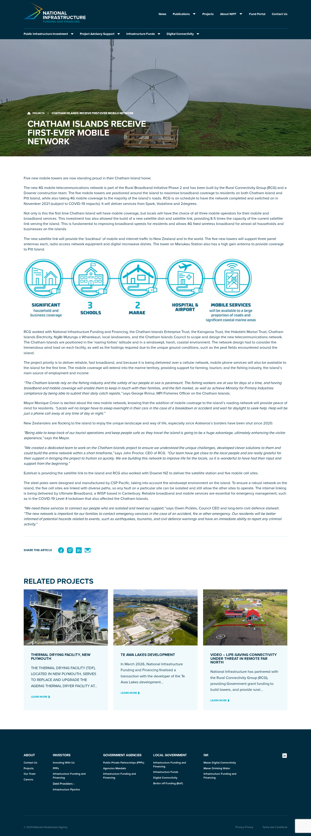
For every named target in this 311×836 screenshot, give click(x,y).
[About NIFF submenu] (239, 14)
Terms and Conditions (275, 827)
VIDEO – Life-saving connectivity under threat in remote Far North (243, 658)
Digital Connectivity (180, 33)
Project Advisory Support (97, 33)
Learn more (39, 697)
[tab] (49, 34)
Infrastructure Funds (140, 33)
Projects (38, 113)
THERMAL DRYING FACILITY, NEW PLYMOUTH (60, 656)
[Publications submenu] (193, 14)
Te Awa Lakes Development (148, 655)
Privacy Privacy (244, 827)
